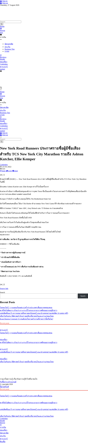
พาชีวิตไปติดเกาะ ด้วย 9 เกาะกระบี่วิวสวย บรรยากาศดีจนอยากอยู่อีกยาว (28, 310)
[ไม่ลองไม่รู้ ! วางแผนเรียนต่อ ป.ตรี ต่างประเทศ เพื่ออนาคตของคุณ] (44, 326)
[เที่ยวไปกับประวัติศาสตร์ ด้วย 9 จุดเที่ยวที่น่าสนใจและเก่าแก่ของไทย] (44, 354)
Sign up (5, 3)
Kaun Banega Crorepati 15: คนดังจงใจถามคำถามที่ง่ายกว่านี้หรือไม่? (26, 319)
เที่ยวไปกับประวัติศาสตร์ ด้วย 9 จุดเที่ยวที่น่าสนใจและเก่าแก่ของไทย (27, 316)
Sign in (4, 1)
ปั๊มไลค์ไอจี (4, 387)
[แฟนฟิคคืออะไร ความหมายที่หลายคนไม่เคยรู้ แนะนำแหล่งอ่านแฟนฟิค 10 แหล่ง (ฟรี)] (44, 345)
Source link (4, 288)
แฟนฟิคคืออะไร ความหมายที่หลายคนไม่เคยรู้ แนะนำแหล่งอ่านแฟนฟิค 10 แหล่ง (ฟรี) (34, 313)
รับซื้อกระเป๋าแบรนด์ (8, 382)
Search (2, 292)
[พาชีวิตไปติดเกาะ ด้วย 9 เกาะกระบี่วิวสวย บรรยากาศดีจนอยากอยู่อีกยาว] (44, 335)
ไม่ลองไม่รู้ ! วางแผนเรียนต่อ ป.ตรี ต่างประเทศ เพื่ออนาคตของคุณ (26, 307)
